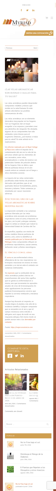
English (26, 5)
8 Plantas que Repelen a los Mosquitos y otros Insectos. (32, 468)
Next (35, 48)
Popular (11, 436)
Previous (9, 48)
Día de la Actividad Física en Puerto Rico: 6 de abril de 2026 (13, 397)
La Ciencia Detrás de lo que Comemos (37, 394)
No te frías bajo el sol (30, 442)
